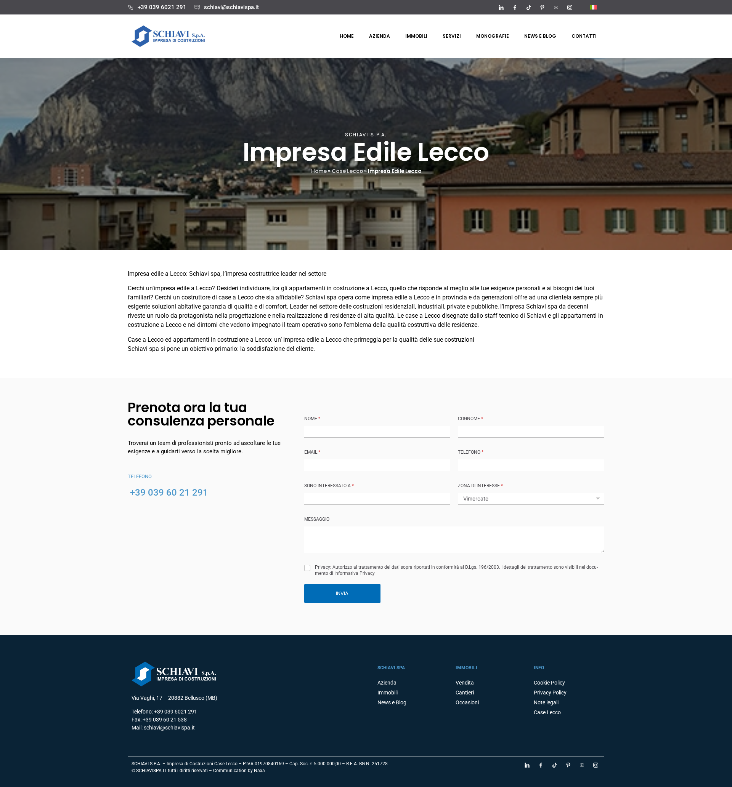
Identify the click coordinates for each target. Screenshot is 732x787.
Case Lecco (347, 171)
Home (347, 36)
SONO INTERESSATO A (329, 485)
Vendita (465, 683)
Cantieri (465, 692)
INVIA (342, 593)
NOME (312, 418)
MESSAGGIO (316, 519)
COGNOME (470, 418)
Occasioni (467, 702)
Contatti (584, 36)
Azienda (379, 36)
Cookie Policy (549, 683)
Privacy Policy (550, 692)
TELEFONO (470, 452)
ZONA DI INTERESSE (480, 485)
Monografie (492, 36)
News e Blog (391, 702)
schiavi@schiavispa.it (231, 7)
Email (312, 452)
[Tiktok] (528, 7)
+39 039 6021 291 (162, 7)
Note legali (546, 702)
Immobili (416, 36)
